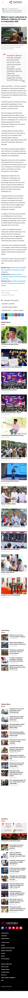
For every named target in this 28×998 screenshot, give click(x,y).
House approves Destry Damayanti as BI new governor (16, 846)
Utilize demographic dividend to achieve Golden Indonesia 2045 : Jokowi (13, 411)
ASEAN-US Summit (18, 310)
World (3, 945)
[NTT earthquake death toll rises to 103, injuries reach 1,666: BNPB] (4, 782)
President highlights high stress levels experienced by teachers (13, 389)
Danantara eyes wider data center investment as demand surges (12, 839)
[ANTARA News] (16, 2)
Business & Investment (8, 948)
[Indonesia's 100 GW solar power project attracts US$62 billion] (4, 765)
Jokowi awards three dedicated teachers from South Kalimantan (11, 366)
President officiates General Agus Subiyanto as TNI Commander (11, 594)
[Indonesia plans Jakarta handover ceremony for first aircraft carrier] (4, 750)
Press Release (5, 958)
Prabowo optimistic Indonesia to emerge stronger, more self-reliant (17, 854)
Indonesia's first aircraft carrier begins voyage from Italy (17, 757)
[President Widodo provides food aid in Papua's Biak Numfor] (14, 562)
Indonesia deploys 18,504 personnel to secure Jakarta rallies (16, 726)
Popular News (5, 704)
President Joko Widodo (11, 300)
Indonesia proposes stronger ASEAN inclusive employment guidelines (17, 893)
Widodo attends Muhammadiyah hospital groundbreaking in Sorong (12, 434)
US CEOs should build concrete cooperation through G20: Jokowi (13, 283)
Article (3, 953)
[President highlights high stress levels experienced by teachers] (14, 380)
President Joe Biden (8, 303)
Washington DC (6, 310)
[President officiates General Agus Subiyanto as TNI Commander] (14, 585)
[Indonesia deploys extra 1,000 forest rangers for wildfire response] (4, 886)
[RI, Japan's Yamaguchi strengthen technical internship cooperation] (4, 660)
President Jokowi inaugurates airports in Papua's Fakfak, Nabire (14, 503)
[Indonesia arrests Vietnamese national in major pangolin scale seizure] (4, 773)
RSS (2, 980)
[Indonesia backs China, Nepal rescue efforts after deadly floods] (4, 668)
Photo (3, 956)
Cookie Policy (5, 972)
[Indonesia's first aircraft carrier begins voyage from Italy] (4, 757)
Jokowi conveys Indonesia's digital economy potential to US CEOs (14, 277)
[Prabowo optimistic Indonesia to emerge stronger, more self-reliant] (4, 855)
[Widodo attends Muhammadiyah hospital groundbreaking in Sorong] (14, 426)
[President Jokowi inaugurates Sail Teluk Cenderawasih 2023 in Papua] (14, 540)
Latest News (5, 630)
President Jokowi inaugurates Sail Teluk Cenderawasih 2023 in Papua (13, 548)
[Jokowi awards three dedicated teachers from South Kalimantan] (14, 357)
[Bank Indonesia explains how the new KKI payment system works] (4, 734)
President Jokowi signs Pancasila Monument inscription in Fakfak (11, 457)
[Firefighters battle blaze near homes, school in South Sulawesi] (4, 652)
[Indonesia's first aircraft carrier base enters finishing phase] (4, 711)
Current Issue (13, 9)
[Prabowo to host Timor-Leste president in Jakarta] (4, 637)
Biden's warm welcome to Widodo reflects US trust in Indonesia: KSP (12, 11)
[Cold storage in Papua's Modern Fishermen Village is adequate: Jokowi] (14, 517)
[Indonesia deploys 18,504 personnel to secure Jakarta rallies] (4, 726)
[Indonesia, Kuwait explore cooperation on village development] (4, 862)
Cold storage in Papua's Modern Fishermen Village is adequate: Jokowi (13, 525)
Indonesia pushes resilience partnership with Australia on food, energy (17, 870)
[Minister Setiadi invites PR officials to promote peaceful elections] (14, 471)
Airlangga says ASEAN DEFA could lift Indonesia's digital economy (17, 877)
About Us (4, 975)
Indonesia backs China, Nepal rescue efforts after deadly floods (17, 667)
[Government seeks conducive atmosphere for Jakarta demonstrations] (4, 909)
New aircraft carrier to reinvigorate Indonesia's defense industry (16, 901)
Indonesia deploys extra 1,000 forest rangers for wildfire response (16, 885)
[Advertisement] (14, 614)
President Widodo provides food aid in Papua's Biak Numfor (13, 571)
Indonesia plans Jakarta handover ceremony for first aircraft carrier (16, 749)
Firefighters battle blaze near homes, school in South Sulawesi (16, 651)
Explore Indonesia (6, 950)
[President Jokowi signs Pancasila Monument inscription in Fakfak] (14, 448)
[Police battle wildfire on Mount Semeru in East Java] (4, 645)
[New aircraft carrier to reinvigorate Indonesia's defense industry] (4, 901)
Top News (4, 819)
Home (6, 9)
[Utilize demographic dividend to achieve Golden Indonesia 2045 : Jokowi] (14, 403)
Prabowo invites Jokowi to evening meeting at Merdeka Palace (12, 343)
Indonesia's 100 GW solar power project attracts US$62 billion (16, 764)
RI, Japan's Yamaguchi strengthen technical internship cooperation (16, 659)
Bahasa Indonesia (6, 964)
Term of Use (4, 966)
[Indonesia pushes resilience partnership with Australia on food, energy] (4, 870)
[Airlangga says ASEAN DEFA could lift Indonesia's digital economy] (4, 878)
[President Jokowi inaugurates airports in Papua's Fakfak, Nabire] (14, 494)
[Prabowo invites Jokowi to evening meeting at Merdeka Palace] (14, 334)
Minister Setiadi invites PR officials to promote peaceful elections (12, 480)
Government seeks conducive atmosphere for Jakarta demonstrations (17, 908)
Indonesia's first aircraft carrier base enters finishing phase (16, 710)
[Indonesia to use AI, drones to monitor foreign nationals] (4, 742)
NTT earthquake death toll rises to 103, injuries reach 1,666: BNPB (17, 781)
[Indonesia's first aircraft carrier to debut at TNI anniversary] (4, 719)
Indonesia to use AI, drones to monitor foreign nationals (17, 741)
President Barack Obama (9, 307)
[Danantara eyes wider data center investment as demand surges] (14, 831)
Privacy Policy (5, 969)
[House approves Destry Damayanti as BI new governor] (4, 847)
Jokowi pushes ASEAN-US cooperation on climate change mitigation (13, 270)
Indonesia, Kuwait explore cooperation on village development (17, 862)
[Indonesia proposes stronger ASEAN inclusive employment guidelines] (4, 893)
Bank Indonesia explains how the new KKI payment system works (17, 733)
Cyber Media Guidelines (8, 977)
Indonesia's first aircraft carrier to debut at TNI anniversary (16, 718)
